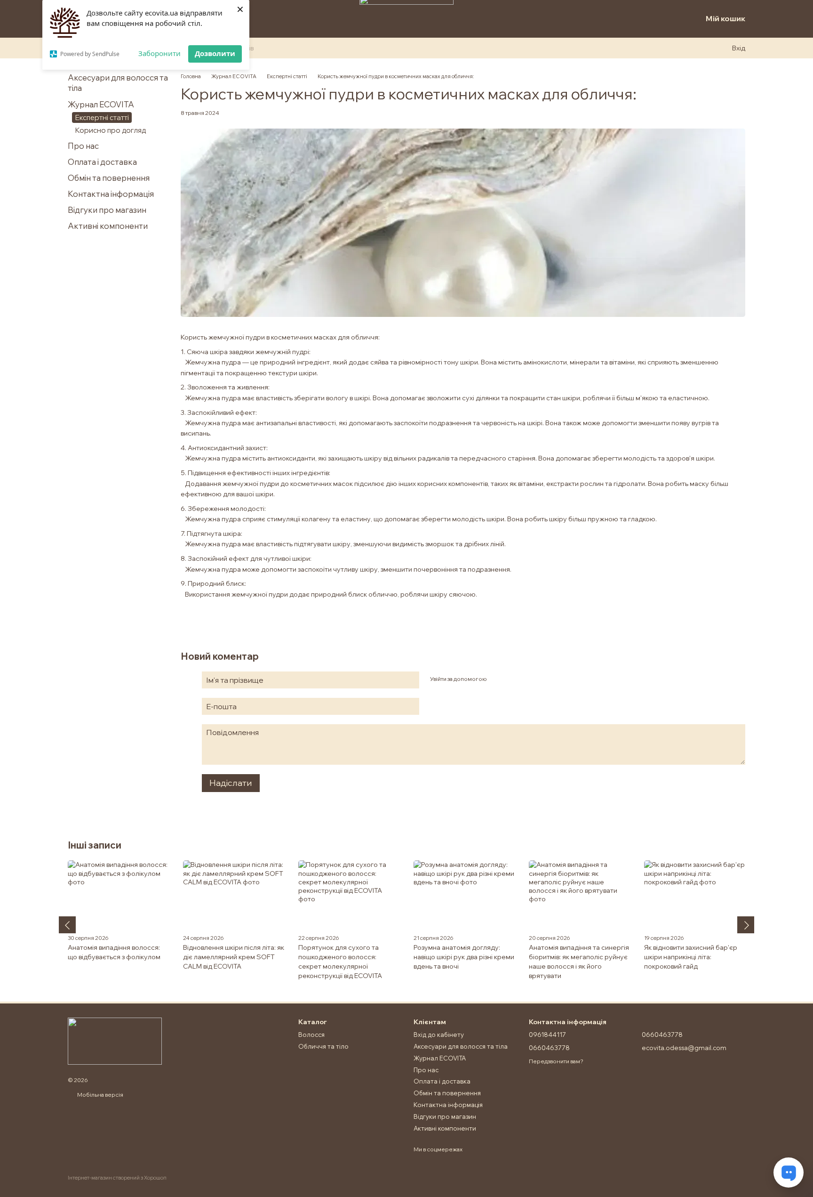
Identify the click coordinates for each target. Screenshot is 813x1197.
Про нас (83, 146)
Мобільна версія (99, 1094)
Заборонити (159, 53)
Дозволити (215, 53)
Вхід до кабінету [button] (439, 1034)
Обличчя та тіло (323, 1046)
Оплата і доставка (102, 162)
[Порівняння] (655, 18)
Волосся (311, 1034)
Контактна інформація (111, 194)
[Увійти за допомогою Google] (512, 678)
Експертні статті (102, 117)
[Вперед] (745, 924)
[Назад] (67, 924)
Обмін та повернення (109, 178)
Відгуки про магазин (107, 210)
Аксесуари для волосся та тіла (461, 1046)
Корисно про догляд (110, 130)
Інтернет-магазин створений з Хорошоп (117, 1177)
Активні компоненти (108, 226)
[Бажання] (675, 18)
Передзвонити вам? (556, 1061)
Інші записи (94, 845)
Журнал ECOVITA (101, 104)
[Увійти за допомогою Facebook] (496, 678)
